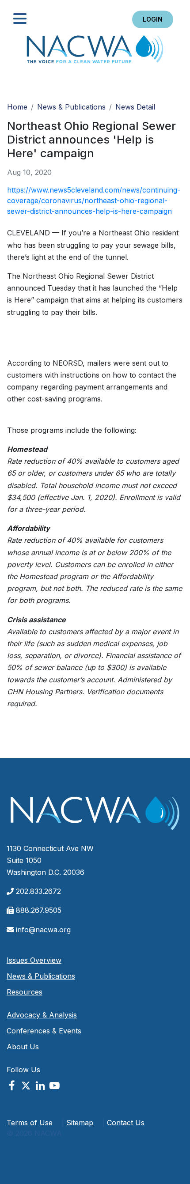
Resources (24, 991)
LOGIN (153, 19)
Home (95, 51)
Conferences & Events (44, 1030)
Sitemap (79, 1122)
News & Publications (71, 106)
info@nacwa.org (43, 929)
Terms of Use (30, 1122)
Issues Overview (34, 960)
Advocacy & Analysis (42, 1014)
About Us (23, 1046)
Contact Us (125, 1122)
